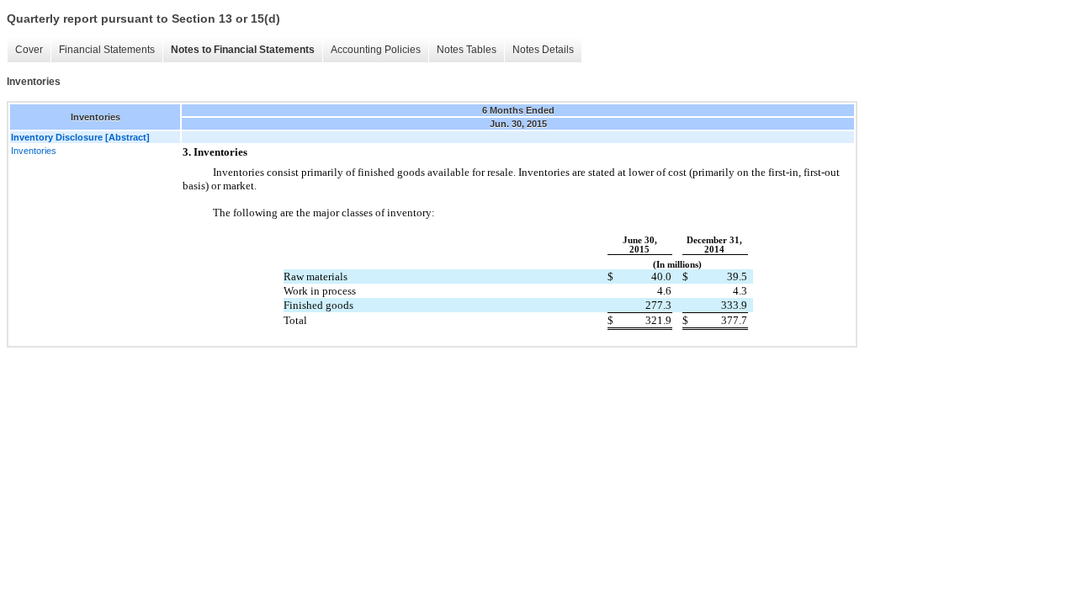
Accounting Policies (376, 50)
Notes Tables (466, 50)
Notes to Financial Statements (243, 50)
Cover (29, 50)
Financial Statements (107, 50)
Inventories (33, 151)
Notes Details (543, 50)
